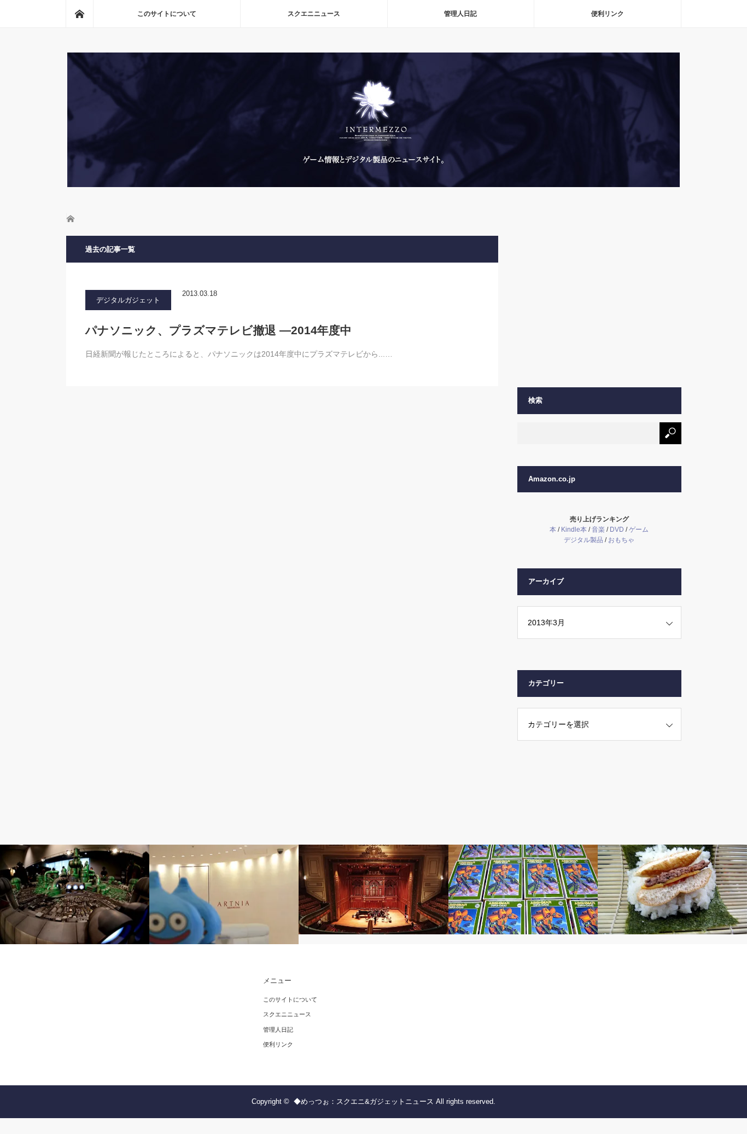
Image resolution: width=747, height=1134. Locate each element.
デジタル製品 (583, 540)
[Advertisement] (599, 304)
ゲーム (639, 529)
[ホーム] (79, 13)
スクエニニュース (314, 14)
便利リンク (607, 14)
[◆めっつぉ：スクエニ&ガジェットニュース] (373, 184)
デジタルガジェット (128, 300)
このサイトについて (166, 14)
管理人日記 (460, 14)
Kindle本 (574, 529)
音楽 (598, 529)
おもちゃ (621, 540)
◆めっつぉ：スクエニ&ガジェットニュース (364, 1101)
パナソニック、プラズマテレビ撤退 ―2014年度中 (218, 330)
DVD (617, 529)
